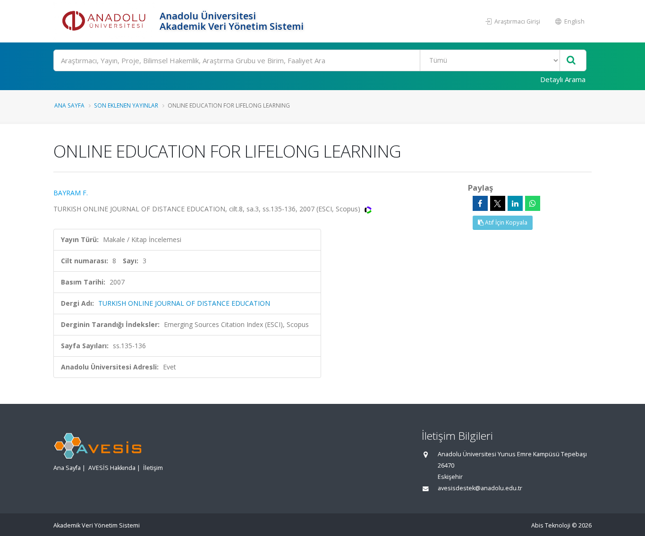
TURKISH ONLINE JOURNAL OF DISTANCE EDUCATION (184, 303)
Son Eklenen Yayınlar (126, 105)
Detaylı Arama (563, 79)
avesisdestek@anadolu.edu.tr (480, 488)
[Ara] (571, 60)
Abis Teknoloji (550, 525)
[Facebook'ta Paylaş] (480, 203)
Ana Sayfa (69, 105)
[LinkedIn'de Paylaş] (515, 203)
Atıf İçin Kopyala (505, 222)
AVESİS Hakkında (112, 468)
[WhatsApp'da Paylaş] (532, 203)
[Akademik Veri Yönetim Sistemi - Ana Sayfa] (105, 21)
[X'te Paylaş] (497, 203)
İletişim (153, 468)
